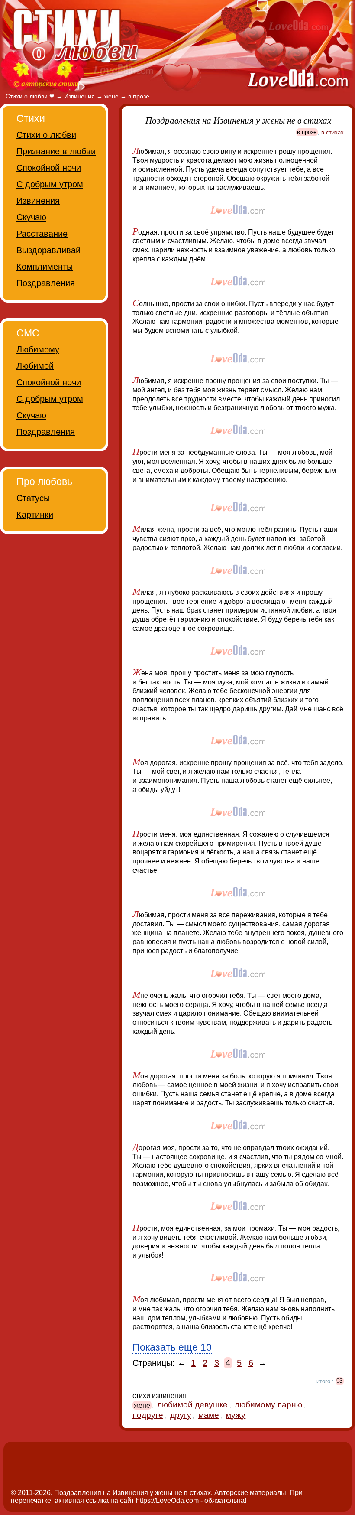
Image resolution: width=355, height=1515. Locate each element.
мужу (235, 1415)
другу (180, 1415)
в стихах (332, 132)
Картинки (34, 514)
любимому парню (268, 1404)
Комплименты (44, 266)
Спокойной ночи (48, 168)
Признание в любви (56, 151)
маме (208, 1415)
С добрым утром (49, 184)
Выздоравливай (48, 250)
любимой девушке (192, 1404)
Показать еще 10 (172, 1347)
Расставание (42, 233)
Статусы (33, 498)
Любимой (35, 366)
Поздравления (45, 283)
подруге (147, 1415)
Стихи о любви (46, 135)
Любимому (37, 349)
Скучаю (31, 217)
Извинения (38, 200)
